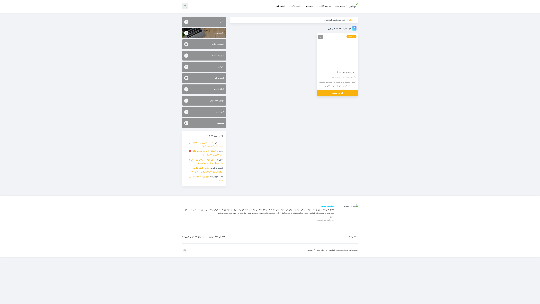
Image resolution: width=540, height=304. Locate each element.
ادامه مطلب (337, 93)
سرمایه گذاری (325, 6)
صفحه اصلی (340, 6)
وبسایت (309, 6)
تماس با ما (280, 6)
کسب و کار (295, 6)
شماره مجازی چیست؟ (346, 72)
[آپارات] (184, 250)
